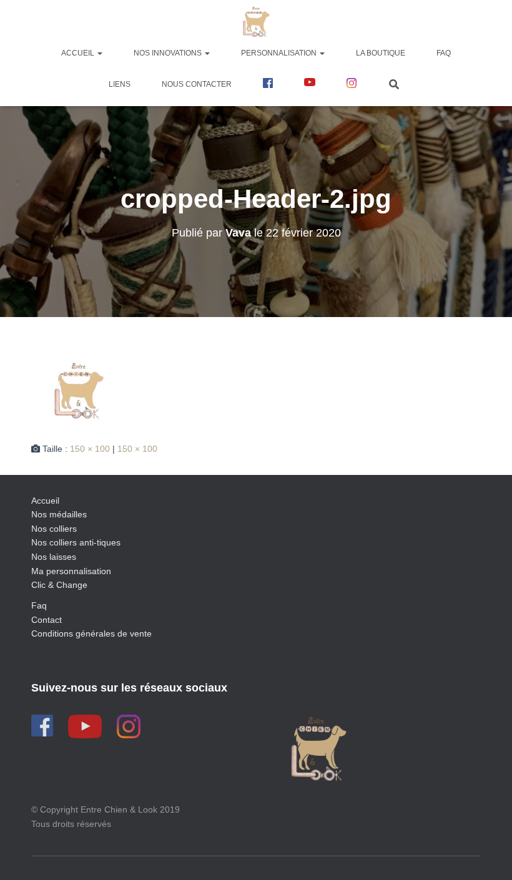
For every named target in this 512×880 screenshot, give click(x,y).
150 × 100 (90, 449)
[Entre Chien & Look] (256, 21)
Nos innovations (169, 53)
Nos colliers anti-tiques (76, 542)
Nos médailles (59, 514)
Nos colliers (54, 529)
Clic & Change (59, 585)
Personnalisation (279, 53)
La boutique (380, 53)
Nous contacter (197, 84)
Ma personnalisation (71, 571)
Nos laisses (53, 557)
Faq (39, 605)
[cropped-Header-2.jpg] (78, 391)
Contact (46, 620)
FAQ (443, 53)
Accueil (78, 53)
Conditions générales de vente (91, 633)
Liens (119, 84)
